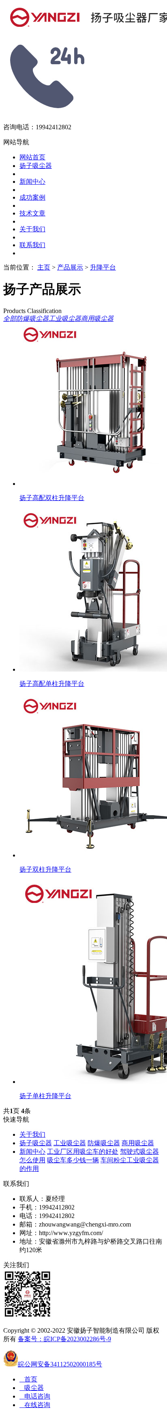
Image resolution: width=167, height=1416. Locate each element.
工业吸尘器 (65, 318)
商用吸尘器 (97, 318)
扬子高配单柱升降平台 (51, 683)
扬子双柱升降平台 (45, 869)
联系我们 (32, 244)
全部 (9, 318)
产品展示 (70, 267)
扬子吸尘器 (35, 165)
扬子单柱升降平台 (45, 1095)
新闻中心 (32, 181)
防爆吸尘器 (32, 318)
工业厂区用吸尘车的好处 (82, 1151)
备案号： (31, 1339)
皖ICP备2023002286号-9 (77, 1339)
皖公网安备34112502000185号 (60, 1364)
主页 (43, 267)
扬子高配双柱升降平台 (51, 497)
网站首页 (32, 157)
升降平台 (103, 267)
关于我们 (32, 229)
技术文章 (32, 213)
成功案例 (32, 197)
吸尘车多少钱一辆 (73, 1160)
